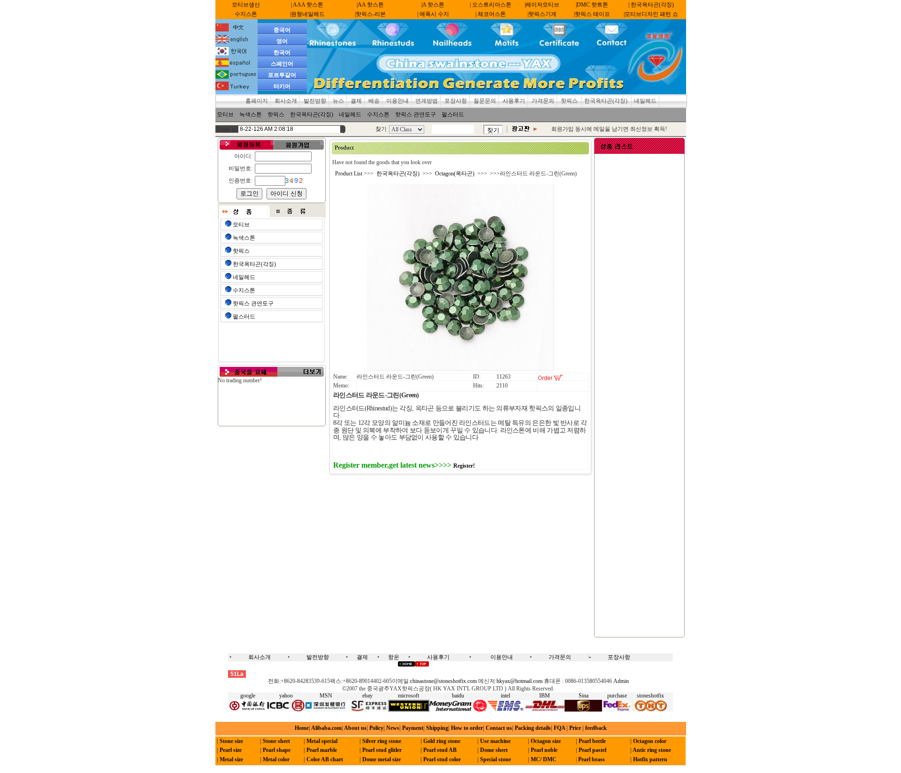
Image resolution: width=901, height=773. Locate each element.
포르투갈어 (282, 75)
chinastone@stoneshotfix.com (443, 681)
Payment (412, 728)
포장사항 (455, 101)
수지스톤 (246, 14)
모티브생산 (246, 4)
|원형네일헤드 (307, 14)
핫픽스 (570, 101)
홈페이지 (256, 101)
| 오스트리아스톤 (491, 4)
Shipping (437, 728)
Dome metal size (381, 759)
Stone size (231, 741)
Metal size (231, 759)
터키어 (282, 86)
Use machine (495, 741)
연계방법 (426, 101)
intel (505, 695)
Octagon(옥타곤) (454, 173)
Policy (376, 728)
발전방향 (315, 101)
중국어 (282, 30)
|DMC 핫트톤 (592, 4)
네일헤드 (645, 101)
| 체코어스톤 (490, 14)
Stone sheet (276, 741)
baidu (458, 695)
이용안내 (397, 101)
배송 (374, 101)
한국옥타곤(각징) (606, 101)
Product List (348, 173)
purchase (617, 695)
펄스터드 (453, 114)
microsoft (408, 695)
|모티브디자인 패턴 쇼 (651, 14)
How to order (467, 728)
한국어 (282, 52)
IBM (544, 695)
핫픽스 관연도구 (415, 114)
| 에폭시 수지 (433, 14)
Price (574, 728)
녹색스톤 (250, 114)
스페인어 (282, 64)
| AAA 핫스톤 (307, 4)
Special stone (495, 759)
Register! (464, 465)
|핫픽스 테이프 (592, 14)
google (247, 695)
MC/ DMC (544, 759)
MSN (326, 695)
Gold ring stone (441, 741)
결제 (356, 101)
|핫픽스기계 (542, 14)
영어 (282, 41)
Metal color (276, 759)
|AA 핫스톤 (370, 4)
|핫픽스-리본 (370, 14)
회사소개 (286, 101)
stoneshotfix (650, 695)
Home (302, 728)
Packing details (533, 728)
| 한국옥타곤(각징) (651, 4)
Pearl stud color (442, 759)
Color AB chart (324, 759)
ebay (367, 695)
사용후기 (514, 101)
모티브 (225, 114)
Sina (583, 695)
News (392, 728)
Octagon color (649, 741)
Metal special (321, 741)
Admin (621, 681)
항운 (393, 657)
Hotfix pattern (650, 759)
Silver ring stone (381, 741)
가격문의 (543, 101)
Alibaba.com (326, 728)
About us (355, 728)
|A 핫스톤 (432, 4)
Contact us (499, 728)
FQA (559, 728)
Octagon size (546, 741)
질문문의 (484, 101)
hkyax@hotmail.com (519, 681)
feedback (595, 728)
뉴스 (338, 101)
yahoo (286, 695)
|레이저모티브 (542, 4)
